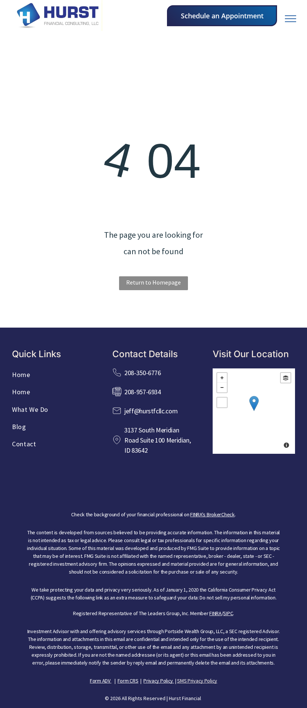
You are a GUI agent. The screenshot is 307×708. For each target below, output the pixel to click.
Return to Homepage (153, 282)
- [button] (222, 387)
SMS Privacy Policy (197, 680)
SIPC (228, 613)
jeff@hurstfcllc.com (150, 411)
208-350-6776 (142, 372)
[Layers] (286, 378)
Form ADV (100, 680)
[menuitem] (53, 377)
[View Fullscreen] (222, 402)
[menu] (290, 18)
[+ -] (254, 411)
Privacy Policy (158, 680)
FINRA (215, 613)
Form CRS (128, 680)
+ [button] (222, 378)
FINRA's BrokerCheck (212, 514)
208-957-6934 (142, 392)
